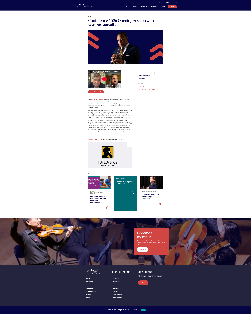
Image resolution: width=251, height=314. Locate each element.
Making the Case (142, 78)
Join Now (143, 249)
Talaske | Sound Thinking (95, 139)
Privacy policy (126, 311)
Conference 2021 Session (147, 89)
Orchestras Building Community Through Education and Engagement (98, 199)
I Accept (143, 310)
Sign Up (143, 283)
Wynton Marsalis (98, 99)
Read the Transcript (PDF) (96, 91)
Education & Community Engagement (146, 72)
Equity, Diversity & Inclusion (144, 75)
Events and (143, 86)
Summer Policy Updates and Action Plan (124, 183)
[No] (249, 310)
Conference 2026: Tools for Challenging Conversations (150, 197)
